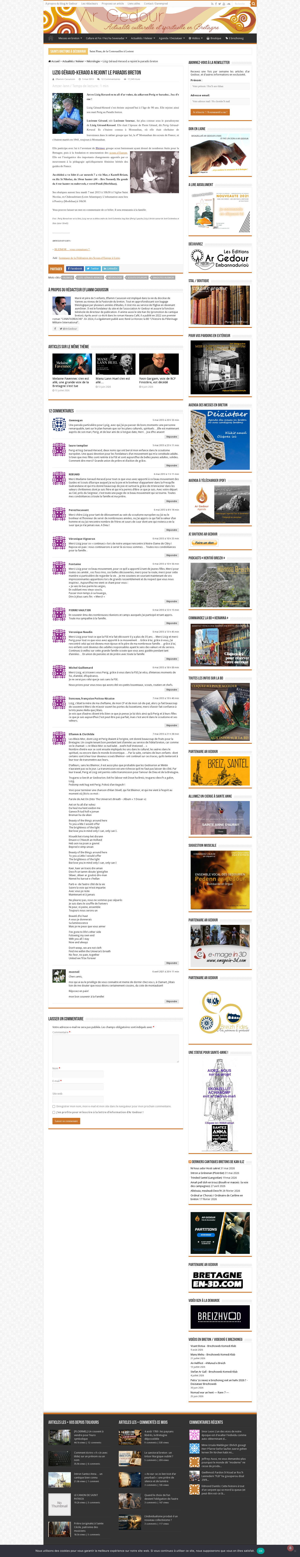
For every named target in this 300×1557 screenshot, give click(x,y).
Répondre (172, 437)
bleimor (68, 277)
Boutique (216, 38)
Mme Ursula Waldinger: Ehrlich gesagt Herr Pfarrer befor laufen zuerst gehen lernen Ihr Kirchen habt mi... (224, 1449)
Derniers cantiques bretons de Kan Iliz (218, 1162)
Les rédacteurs (89, 3)
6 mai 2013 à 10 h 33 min (166, 538)
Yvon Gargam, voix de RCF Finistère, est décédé (157, 380)
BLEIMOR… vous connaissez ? (72, 249)
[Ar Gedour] (150, 20)
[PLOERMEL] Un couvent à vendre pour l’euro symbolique (88, 1435)
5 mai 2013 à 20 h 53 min (166, 420)
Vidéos (196, 38)
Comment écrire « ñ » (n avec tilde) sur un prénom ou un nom (91, 1456)
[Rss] (212, 3)
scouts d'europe (137, 277)
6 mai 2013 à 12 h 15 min (166, 610)
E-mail (57, 1081)
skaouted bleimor (163, 277)
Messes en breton (69, 38)
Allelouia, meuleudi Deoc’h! (206, 1190)
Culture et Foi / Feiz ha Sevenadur (105, 38)
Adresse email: (200, 95)
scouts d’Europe (118, 152)
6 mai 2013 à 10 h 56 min (166, 564)
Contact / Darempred (156, 3)
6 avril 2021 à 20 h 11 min (165, 971)
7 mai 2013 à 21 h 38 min (166, 734)
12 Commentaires (110, 79)
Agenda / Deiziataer (170, 38)
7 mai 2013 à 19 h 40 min (166, 698)
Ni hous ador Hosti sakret (205, 1168)
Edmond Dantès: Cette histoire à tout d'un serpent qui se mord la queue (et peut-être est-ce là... (223, 1490)
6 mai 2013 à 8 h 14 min (166, 510)
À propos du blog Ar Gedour (61, 3)
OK (261, 1551)
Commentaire (61, 1032)
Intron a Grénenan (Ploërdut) (207, 1173)
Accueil (51, 37)
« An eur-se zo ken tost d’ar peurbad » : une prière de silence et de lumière (160, 1477)
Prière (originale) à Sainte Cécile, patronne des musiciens (88, 1527)
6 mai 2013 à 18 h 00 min (166, 667)
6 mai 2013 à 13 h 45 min (166, 632)
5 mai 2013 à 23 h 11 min (166, 445)
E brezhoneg (236, 38)
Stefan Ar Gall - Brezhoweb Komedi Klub (214, 1371)
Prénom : (196, 80)
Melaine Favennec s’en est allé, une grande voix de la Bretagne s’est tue (70, 382)
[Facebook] (216, 3)
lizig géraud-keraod (90, 277)
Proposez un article (113, 3)
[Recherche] (254, 4)
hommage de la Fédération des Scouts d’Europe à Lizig (89, 257)
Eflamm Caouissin (65, 79)
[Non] (295, 1551)
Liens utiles (134, 3)
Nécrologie (93, 61)
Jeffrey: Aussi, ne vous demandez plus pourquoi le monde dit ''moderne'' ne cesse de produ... (224, 1462)
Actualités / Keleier (141, 38)
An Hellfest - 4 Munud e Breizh (208, 1363)
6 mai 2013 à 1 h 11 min (166, 474)
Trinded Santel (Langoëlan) (206, 1177)
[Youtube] (224, 3)
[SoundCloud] (228, 3)
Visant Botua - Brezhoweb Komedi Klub (213, 1346)
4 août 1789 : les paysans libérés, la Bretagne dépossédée (158, 1435)
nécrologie (115, 277)
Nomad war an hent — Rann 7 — (210, 1392)
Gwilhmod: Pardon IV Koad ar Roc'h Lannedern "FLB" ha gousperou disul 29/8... (223, 1476)
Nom (56, 1068)
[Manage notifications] (290, 1548)
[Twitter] (219, 3)
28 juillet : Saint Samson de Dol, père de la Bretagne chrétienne (124, 51)
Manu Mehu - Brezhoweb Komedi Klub (213, 1354)
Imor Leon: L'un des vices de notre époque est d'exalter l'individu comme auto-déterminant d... (224, 1435)
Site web (57, 1093)
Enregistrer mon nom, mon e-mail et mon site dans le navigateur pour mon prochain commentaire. (114, 1106)
